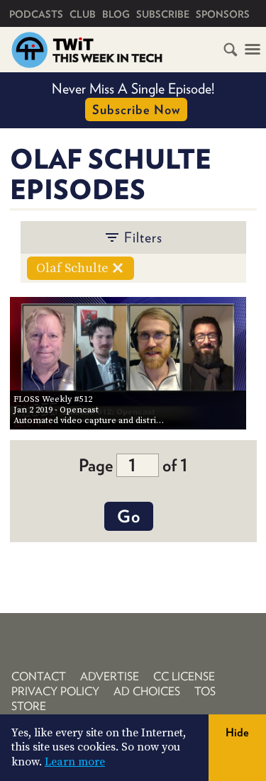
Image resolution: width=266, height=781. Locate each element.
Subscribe (162, 14)
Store (28, 706)
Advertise (109, 676)
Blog (116, 14)
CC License (184, 676)
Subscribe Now (136, 109)
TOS (205, 691)
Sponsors (223, 14)
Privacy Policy (55, 691)
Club (83, 14)
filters (143, 237)
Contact (38, 676)
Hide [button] (237, 732)
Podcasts (36, 14)
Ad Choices (146, 691)
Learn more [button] (75, 762)
